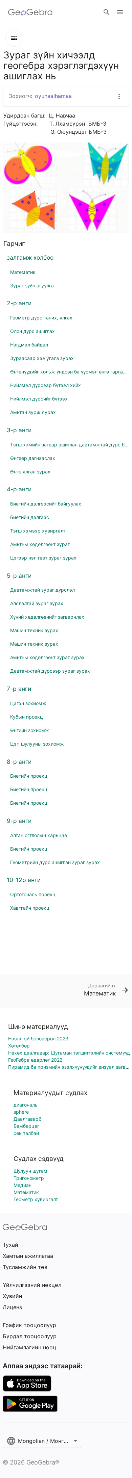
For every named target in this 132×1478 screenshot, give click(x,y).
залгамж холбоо (30, 257)
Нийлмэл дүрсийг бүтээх (39, 398)
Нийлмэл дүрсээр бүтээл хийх (45, 385)
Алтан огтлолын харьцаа (38, 835)
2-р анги (19, 303)
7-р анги (19, 688)
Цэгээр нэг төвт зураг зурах (43, 558)
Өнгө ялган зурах (30, 471)
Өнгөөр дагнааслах (32, 458)
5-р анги (19, 575)
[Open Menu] (120, 12)
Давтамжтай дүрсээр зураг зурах (50, 671)
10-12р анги (24, 879)
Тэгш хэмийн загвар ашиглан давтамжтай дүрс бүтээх (69, 444)
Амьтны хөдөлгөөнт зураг (40, 544)
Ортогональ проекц (33, 894)
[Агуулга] (13, 38)
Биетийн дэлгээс (29, 517)
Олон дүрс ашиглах (32, 331)
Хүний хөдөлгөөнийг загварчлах (47, 617)
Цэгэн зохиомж (28, 703)
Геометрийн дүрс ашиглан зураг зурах (55, 862)
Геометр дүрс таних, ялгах (41, 317)
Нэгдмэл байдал (29, 344)
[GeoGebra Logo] (30, 12)
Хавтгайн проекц (29, 908)
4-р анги (19, 489)
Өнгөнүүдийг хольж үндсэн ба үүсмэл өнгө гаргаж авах (69, 371)
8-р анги (19, 761)
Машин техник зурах (34, 630)
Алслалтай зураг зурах (36, 603)
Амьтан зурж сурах (33, 412)
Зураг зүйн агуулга (32, 285)
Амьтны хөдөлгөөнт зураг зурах (47, 657)
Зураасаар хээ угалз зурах (42, 358)
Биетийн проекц (28, 776)
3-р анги (19, 430)
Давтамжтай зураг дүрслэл (42, 590)
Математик (23, 272)
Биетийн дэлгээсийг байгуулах (45, 504)
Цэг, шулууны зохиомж (37, 744)
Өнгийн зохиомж (29, 730)
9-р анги (19, 820)
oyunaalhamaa (53, 96)
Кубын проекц (26, 717)
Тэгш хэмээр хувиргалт (37, 531)
